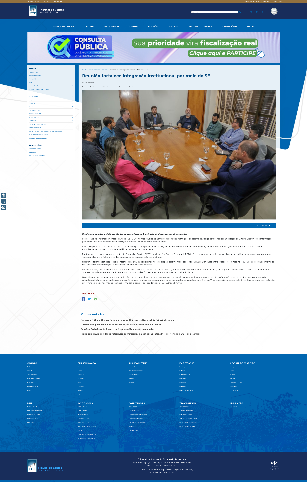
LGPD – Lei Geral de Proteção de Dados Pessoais (45, 131)
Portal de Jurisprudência (37, 124)
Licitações (32, 121)
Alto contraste (278, 1)
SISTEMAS (133, 26)
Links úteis (32, 152)
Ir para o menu (46, 1)
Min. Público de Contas (35, 411)
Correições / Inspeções (136, 418)
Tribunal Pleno (83, 414)
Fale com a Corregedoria (137, 422)
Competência (82, 407)
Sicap (80, 367)
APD (30, 82)
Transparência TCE (185, 407)
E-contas (30, 382)
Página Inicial (33, 72)
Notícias (182, 371)
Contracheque (134, 375)
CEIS (29, 390)
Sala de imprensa (35, 75)
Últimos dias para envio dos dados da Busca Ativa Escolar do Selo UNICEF (121, 324)
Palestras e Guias (236, 382)
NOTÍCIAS (90, 26)
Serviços (32, 103)
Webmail (132, 379)
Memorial (32, 79)
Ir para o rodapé (58, 1)
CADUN (81, 375)
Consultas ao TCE (35, 114)
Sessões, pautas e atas (186, 367)
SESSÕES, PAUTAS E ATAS (64, 26)
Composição (82, 411)
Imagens (233, 367)
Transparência (34, 117)
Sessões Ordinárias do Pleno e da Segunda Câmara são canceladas (117, 329)
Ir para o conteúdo (33, 1)
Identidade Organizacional (87, 426)
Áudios (232, 375)
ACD (79, 382)
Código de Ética (134, 411)
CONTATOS (173, 26)
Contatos (182, 386)
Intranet (131, 382)
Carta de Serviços (35, 128)
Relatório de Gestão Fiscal (188, 422)
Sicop (80, 371)
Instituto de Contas (35, 93)
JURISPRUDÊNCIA (229, 26)
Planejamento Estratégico (87, 438)
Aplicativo (233, 386)
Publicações (234, 390)
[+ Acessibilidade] (3, 207)
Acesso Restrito (134, 367)
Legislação (32, 100)
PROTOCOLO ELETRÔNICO (200, 26)
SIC (28, 367)
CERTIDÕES (153, 26)
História (80, 430)
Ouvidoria (30, 371)
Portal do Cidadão (33, 379)
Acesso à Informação (186, 411)
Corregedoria (33, 96)
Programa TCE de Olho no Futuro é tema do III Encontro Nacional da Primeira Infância (127, 320)
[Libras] (3, 195)
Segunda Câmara (84, 422)
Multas (80, 390)
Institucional (33, 86)
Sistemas (182, 379)
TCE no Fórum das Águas (188, 418)
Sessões (31, 107)
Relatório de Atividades (187, 426)
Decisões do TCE (34, 110)
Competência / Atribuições (138, 414)
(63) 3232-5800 (153, 470)
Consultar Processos (186, 390)
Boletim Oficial (32, 386)
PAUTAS (250, 26)
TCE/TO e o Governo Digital (38, 134)
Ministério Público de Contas (39, 89)
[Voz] (3, 201)
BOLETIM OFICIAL (111, 26)
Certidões (81, 386)
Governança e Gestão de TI (38, 138)
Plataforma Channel (136, 371)
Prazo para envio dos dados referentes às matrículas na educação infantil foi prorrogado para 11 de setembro (141, 334)
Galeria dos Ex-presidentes (87, 434)
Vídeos (232, 371)
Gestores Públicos (35, 148)
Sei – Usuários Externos (37, 155)
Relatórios (132, 426)
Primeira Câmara (84, 418)
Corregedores (133, 430)
